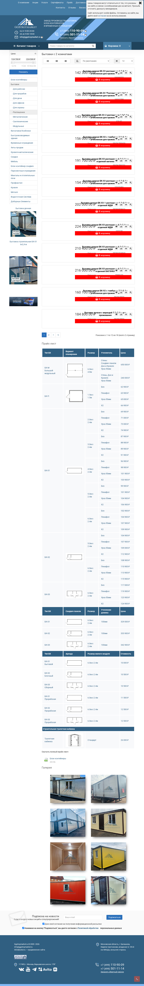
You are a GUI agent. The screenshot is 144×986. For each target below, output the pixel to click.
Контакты (60, 7)
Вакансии (83, 7)
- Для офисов (17, 103)
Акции (35, 2)
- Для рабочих (18, 89)
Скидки (14, 157)
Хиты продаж (17, 147)
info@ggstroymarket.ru (30, 37)
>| (58, 335)
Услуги (44, 2)
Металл (14, 192)
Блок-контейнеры (19, 80)
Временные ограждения (22, 143)
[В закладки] (116, 73)
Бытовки (15, 84)
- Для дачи (16, 98)
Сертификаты (57, 2)
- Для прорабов (18, 93)
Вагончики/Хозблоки (21, 131)
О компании (23, 2)
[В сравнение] (121, 73)
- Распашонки (18, 112)
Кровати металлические (22, 152)
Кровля (14, 187)
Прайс (70, 2)
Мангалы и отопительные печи (23, 176)
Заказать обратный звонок (71, 38)
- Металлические (19, 117)
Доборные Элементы (20, 201)
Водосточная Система (21, 197)
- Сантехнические (19, 121)
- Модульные (17, 126)
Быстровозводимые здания (20, 136)
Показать (23, 72)
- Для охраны (17, 107)
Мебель (14, 161)
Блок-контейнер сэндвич (22, 166)
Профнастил (16, 183)
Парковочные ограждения (23, 171)
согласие (102, 16)
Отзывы (72, 7)
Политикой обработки (88, 928)
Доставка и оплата (85, 2)
